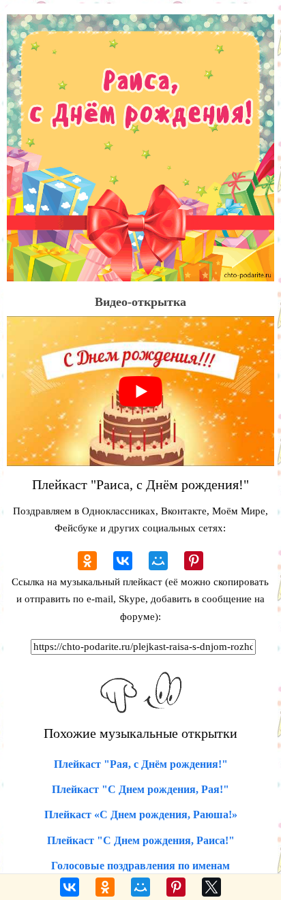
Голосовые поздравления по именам (140, 865)
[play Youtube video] (140, 391)
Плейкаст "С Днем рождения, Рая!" (140, 789)
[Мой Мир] (158, 560)
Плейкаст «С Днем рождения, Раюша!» (140, 814)
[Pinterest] (193, 560)
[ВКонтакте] (122, 560)
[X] (211, 887)
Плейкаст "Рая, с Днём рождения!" (141, 764)
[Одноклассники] (87, 560)
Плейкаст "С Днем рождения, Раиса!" (141, 840)
